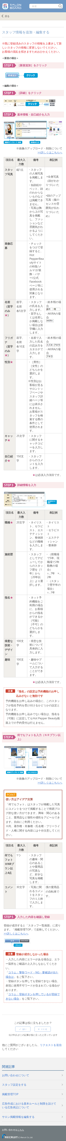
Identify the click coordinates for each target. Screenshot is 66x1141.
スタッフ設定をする (14, 1084)
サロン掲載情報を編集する (18, 1117)
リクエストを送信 (51, 1045)
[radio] (22, 1029)
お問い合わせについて (15, 1075)
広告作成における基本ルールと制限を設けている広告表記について (29, 1105)
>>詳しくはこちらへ (50, 152)
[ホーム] (12, 3)
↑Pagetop (58, 1131)
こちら (20, 1129)
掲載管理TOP (10, 1094)
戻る (7, 16)
